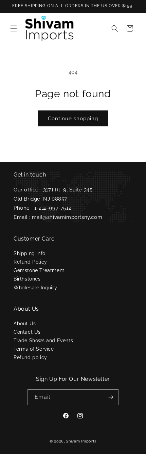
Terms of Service (34, 349)
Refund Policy (30, 262)
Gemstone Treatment (39, 270)
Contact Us (27, 332)
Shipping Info (29, 253)
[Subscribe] (110, 397)
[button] (13, 28)
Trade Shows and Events (43, 340)
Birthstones (27, 279)
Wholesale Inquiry (35, 287)
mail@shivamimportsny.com (67, 217)
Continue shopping (73, 119)
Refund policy (30, 357)
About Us (25, 323)
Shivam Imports (81, 441)
